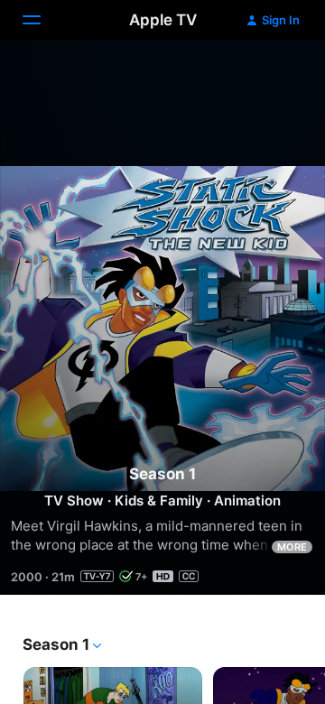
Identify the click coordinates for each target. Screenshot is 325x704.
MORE (292, 547)
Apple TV (163, 20)
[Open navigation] (42, 20)
